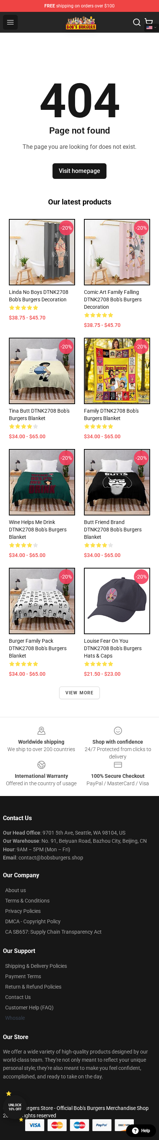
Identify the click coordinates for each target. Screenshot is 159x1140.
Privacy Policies (23, 911)
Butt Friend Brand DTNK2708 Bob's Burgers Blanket (113, 529)
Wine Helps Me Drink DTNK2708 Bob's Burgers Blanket (38, 529)
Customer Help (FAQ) (29, 1007)
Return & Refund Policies (33, 987)
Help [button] (145, 1130)
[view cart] (148, 22)
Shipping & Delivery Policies (36, 966)
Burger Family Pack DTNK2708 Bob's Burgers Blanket (38, 648)
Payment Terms (23, 976)
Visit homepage (79, 170)
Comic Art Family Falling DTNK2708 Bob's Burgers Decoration (113, 299)
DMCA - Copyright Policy (33, 921)
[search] (136, 22)
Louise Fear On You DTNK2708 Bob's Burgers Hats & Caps (113, 648)
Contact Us (18, 997)
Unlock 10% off (15, 1107)
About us (15, 890)
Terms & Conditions (27, 901)
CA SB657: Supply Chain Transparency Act (53, 932)
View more (79, 692)
